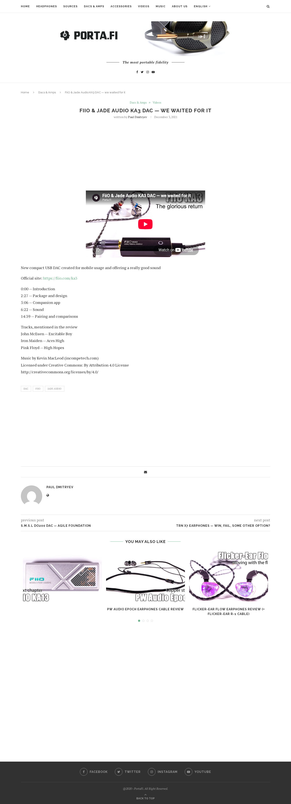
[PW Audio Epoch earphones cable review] (145, 576)
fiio (38, 388)
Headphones (46, 6)
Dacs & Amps (94, 6)
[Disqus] (145, 688)
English (200, 6)
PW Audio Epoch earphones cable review (145, 609)
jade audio (55, 388)
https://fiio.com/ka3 (60, 278)
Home (25, 6)
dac (26, 388)
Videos (143, 6)
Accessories (121, 6)
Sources (70, 6)
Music (161, 6)
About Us (179, 6)
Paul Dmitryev (137, 117)
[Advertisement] (145, 154)
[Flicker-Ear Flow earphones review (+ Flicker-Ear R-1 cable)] (228, 576)
